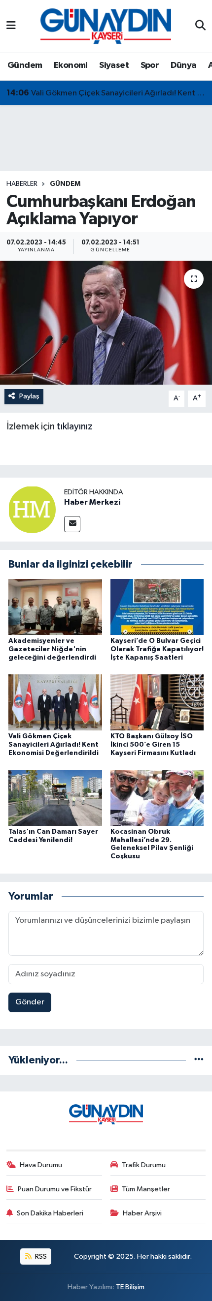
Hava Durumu (41, 1165)
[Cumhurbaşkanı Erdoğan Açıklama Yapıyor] (106, 323)
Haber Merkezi (92, 502)
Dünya (184, 65)
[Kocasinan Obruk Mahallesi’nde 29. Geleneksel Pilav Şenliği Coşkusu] (157, 797)
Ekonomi (71, 65)
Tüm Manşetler (146, 1189)
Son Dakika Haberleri (50, 1213)
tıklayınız (75, 426)
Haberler (21, 184)
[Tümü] (199, 1060)
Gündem (24, 65)
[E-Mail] (72, 524)
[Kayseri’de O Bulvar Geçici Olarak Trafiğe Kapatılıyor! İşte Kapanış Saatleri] (157, 607)
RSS (40, 1256)
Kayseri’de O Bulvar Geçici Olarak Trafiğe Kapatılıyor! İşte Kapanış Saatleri (157, 649)
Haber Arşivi (142, 1213)
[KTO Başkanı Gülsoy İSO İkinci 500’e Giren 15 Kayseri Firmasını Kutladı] (157, 702)
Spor (150, 65)
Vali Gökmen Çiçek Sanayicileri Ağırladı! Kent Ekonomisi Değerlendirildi (106, 93)
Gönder (29, 1002)
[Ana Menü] (11, 26)
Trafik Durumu (144, 1165)
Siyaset (114, 65)
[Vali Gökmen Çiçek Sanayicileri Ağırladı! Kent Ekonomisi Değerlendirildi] (55, 702)
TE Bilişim (130, 1287)
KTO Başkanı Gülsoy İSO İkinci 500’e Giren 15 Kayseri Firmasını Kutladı (153, 744)
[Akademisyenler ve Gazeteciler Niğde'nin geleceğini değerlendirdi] (55, 607)
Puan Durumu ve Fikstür (55, 1189)
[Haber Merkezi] (32, 509)
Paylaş (29, 396)
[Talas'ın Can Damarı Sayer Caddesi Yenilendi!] (55, 797)
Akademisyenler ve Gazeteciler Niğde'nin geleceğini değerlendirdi (52, 649)
